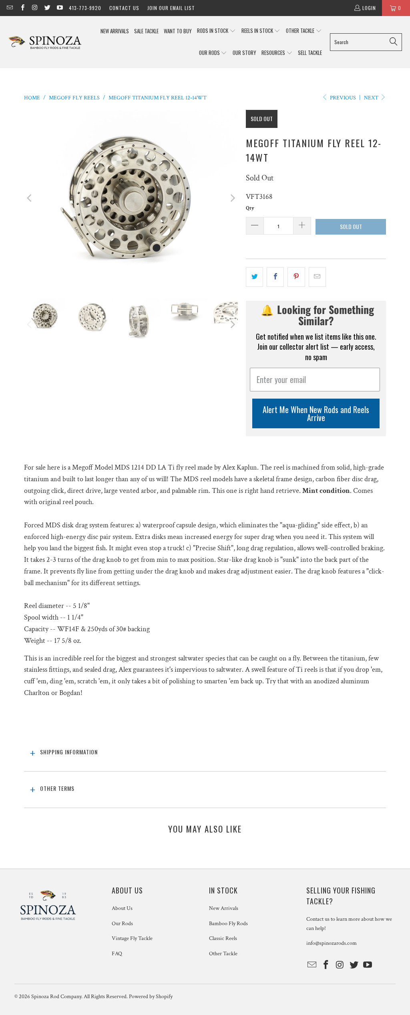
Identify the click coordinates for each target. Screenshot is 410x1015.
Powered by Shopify (151, 996)
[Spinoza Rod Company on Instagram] (34, 7)
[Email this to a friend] (317, 277)
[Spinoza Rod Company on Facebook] (21, 7)
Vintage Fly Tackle (132, 938)
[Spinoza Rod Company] (45, 42)
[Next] (231, 198)
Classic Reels (223, 938)
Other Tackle (223, 953)
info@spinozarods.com (331, 943)
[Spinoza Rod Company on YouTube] (59, 7)
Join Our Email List (171, 7)
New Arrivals (223, 908)
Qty (250, 208)
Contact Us (124, 7)
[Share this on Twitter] (254, 277)
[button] (216, 31)
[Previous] (30, 198)
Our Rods (122, 923)
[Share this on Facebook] (275, 277)
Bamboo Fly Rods (228, 923)
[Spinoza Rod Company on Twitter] (47, 7)
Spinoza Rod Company (56, 996)
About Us (122, 908)
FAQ (117, 953)
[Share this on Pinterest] (296, 277)
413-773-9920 (85, 7)
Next (372, 97)
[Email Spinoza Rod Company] (9, 7)
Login (369, 7)
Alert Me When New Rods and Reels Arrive (316, 413)
